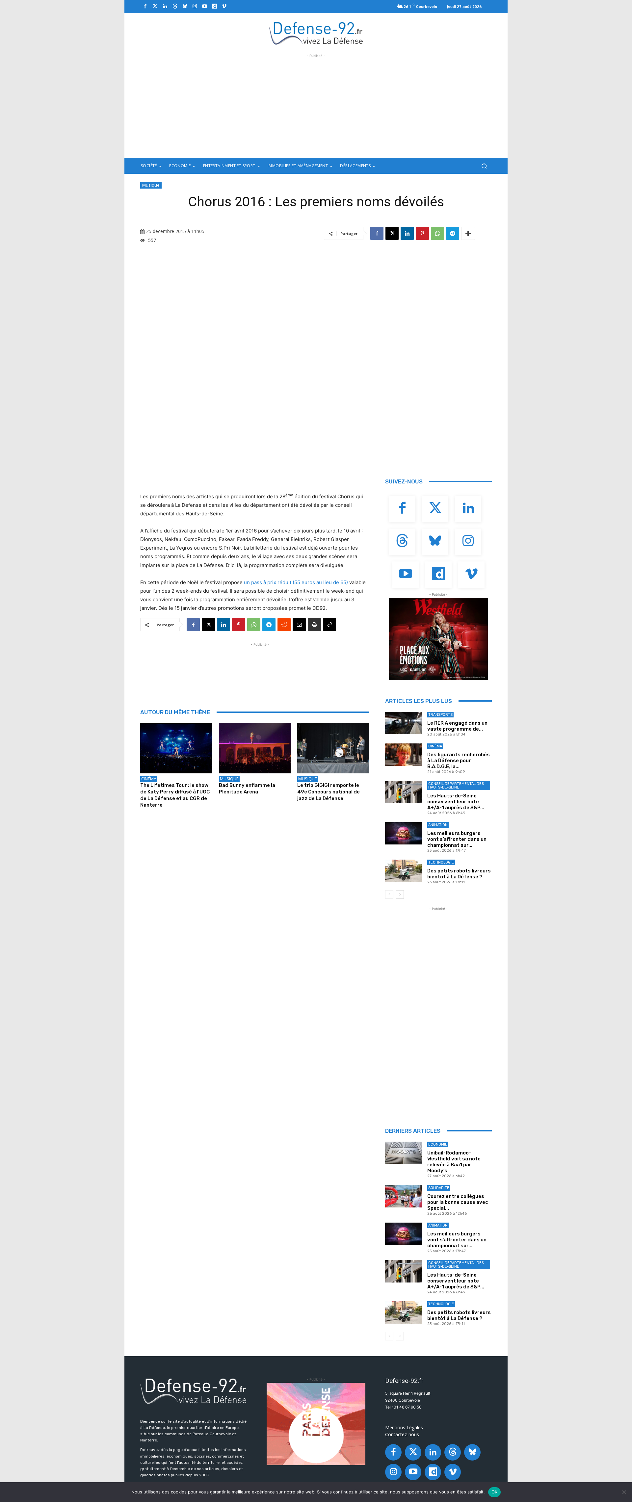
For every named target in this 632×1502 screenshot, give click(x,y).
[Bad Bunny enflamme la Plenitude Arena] (255, 748)
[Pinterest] (422, 233)
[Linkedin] (165, 7)
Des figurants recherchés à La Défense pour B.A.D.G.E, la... (458, 760)
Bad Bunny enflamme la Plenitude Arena (247, 788)
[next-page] (400, 894)
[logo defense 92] (316, 33)
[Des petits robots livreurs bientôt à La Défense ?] (403, 871)
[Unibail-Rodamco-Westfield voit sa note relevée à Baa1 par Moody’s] (403, 1153)
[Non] (623, 1492)
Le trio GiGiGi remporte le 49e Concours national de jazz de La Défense (328, 791)
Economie (437, 1144)
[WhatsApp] (437, 233)
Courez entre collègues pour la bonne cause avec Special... (457, 1202)
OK (494, 1491)
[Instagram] (194, 7)
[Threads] (175, 7)
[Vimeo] (224, 7)
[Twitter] (155, 7)
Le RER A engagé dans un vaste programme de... (457, 726)
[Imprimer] (314, 624)
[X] (392, 233)
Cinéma (148, 779)
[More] (468, 233)
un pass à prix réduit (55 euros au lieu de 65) (296, 582)
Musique (151, 185)
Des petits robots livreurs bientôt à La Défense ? (459, 874)
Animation (438, 825)
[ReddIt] (284, 624)
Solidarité (438, 1188)
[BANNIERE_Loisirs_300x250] (438, 639)
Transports (440, 714)
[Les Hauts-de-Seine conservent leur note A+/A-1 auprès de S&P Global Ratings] (403, 792)
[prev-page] (389, 894)
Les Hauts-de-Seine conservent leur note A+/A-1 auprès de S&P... (455, 802)
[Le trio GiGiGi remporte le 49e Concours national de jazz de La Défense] (333, 748)
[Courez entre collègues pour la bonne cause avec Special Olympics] (403, 1196)
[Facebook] (145, 7)
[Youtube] (204, 7)
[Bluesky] (185, 7)
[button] (484, 166)
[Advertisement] (316, 105)
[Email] (299, 624)
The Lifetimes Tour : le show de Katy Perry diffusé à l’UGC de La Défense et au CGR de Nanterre (175, 795)
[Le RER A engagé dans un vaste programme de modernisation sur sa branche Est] (403, 723)
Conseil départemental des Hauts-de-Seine (456, 786)
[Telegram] (452, 233)
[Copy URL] (329, 624)
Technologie (441, 862)
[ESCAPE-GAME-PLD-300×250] (316, 1424)
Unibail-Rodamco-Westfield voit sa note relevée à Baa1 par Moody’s (454, 1162)
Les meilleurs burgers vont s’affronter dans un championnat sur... (457, 839)
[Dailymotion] (214, 7)
